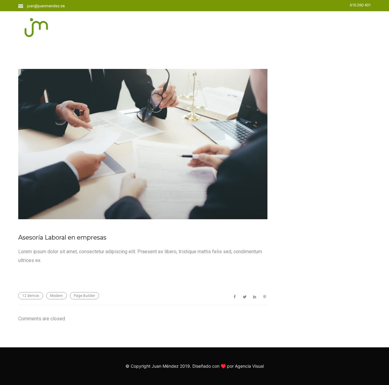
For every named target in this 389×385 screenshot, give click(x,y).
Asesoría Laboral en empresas (62, 237)
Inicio (167, 26)
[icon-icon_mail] (22, 5)
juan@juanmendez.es (46, 6)
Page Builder (84, 296)
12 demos (30, 296)
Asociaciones (260, 26)
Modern (56, 296)
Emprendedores (208, 26)
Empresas (303, 26)
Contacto (342, 26)
